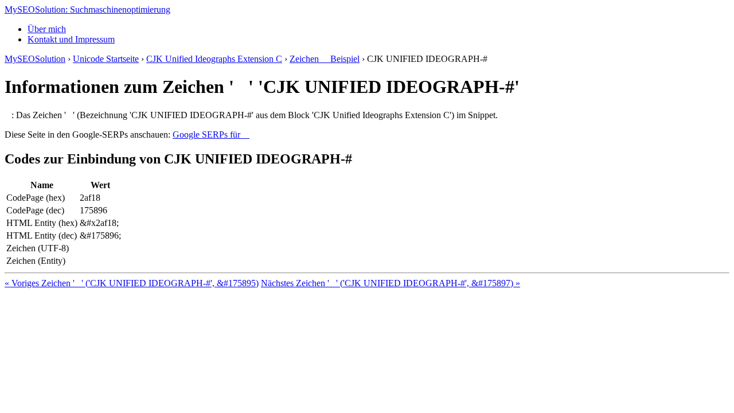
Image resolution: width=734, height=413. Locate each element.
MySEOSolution (35, 59)
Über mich (47, 29)
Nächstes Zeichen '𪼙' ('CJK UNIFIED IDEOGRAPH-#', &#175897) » (390, 283)
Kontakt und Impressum (71, 39)
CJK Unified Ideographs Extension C (214, 59)
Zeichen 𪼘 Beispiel (325, 59)
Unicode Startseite (106, 59)
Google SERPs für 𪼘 (211, 134)
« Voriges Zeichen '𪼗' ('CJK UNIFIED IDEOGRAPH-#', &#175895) (132, 283)
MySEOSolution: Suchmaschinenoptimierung (87, 9)
